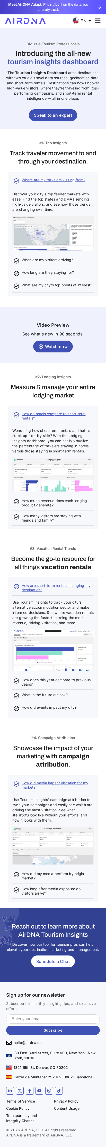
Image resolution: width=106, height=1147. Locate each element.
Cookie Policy (18, 1108)
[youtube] (39, 1091)
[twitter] (20, 1091)
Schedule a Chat (53, 961)
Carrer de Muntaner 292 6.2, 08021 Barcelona (53, 1077)
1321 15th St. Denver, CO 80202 (41, 1067)
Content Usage (67, 1108)
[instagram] (49, 1091)
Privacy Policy (66, 1101)
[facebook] (29, 1091)
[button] (53, 352)
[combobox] (84, 20)
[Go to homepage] (25, 21)
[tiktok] (59, 1091)
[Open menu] (98, 21)
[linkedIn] (10, 1091)
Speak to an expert (53, 115)
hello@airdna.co (27, 1042)
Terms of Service (20, 1101)
